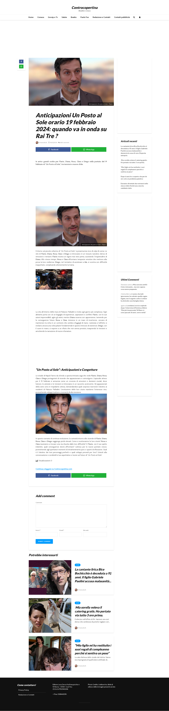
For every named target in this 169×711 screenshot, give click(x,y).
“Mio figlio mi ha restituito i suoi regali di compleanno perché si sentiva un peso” (93, 649)
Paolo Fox (84, 17)
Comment (39, 502)
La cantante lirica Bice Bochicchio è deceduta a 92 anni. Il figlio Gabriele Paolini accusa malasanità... (93, 575)
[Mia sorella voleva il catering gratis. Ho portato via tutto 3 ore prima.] (50, 615)
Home (30, 17)
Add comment (64, 142)
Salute (64, 17)
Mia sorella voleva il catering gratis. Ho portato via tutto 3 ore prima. (92, 611)
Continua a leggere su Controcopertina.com (54, 469)
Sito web (85, 530)
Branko (74, 17)
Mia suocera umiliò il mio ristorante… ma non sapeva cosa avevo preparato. (134, 287)
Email (61, 530)
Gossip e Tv (53, 17)
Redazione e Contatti (101, 17)
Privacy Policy (23, 690)
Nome (38, 530)
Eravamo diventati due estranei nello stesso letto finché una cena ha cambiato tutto (134, 185)
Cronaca (40, 17)
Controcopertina (84, 7)
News (77, 565)
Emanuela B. (43, 142)
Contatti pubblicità (122, 17)
